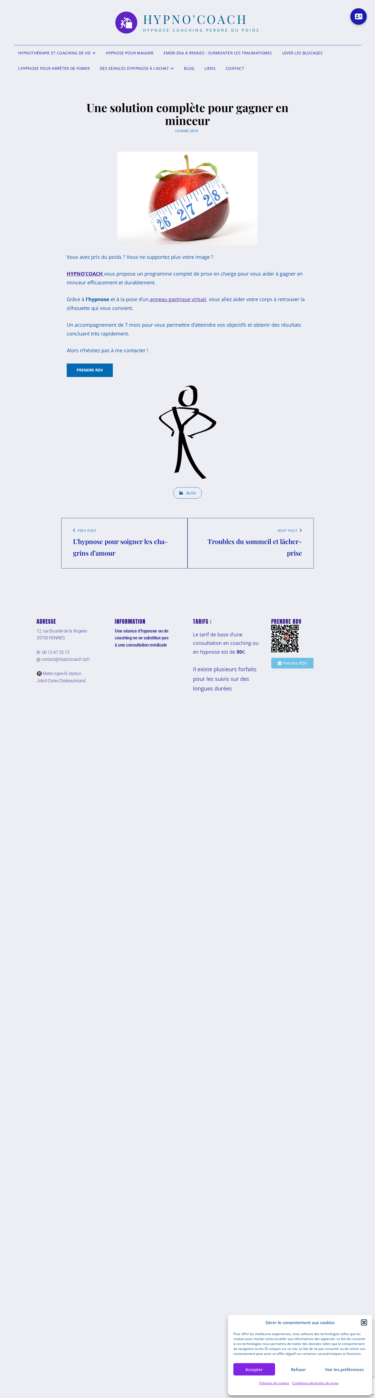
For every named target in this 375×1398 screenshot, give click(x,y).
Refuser (298, 1369)
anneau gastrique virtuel (177, 299)
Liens (210, 68)
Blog (189, 68)
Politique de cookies (274, 1383)
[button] (364, 1322)
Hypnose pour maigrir (130, 53)
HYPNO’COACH (85, 273)
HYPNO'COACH (195, 19)
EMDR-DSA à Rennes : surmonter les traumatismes (218, 53)
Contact (235, 68)
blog (191, 492)
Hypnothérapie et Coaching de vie (54, 53)
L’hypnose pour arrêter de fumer (54, 68)
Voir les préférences (344, 1369)
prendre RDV (90, 370)
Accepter (254, 1369)
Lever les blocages (302, 53)
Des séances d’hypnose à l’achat (134, 68)
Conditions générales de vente (315, 1383)
